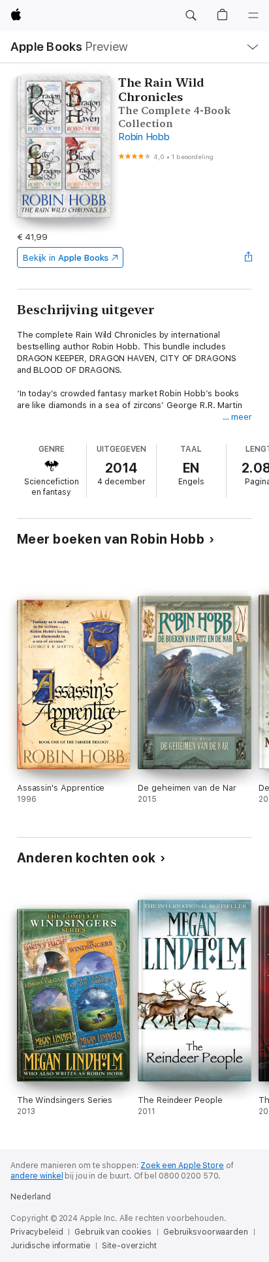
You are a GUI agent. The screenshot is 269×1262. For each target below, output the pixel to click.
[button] (190, 15)
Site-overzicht (129, 1245)
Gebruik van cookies (112, 1232)
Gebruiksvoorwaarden (205, 1232)
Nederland (30, 1196)
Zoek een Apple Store (182, 1165)
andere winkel (36, 1176)
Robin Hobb (144, 137)
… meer (238, 417)
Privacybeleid (36, 1232)
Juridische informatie (50, 1245)
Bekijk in (66, 258)
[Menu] (253, 15)
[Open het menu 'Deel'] (248, 257)
